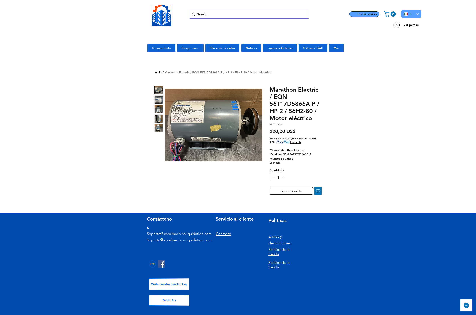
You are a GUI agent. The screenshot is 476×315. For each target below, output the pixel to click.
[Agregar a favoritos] (318, 191)
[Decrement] (272, 177)
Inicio (158, 72)
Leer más (295, 142)
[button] (390, 14)
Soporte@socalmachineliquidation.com (179, 234)
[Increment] (283, 177)
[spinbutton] (278, 177)
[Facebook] (161, 264)
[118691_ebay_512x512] (152, 264)
